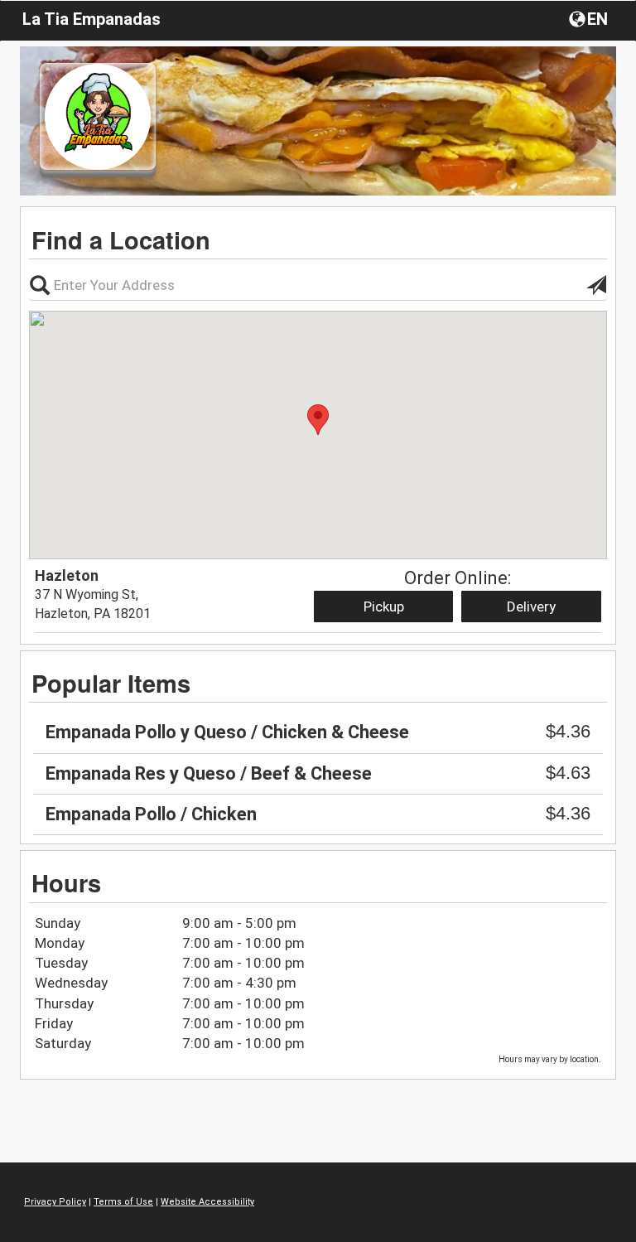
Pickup (384, 606)
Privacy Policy (55, 1201)
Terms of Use (123, 1201)
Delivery (531, 606)
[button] (590, 18)
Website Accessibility (207, 1201)
